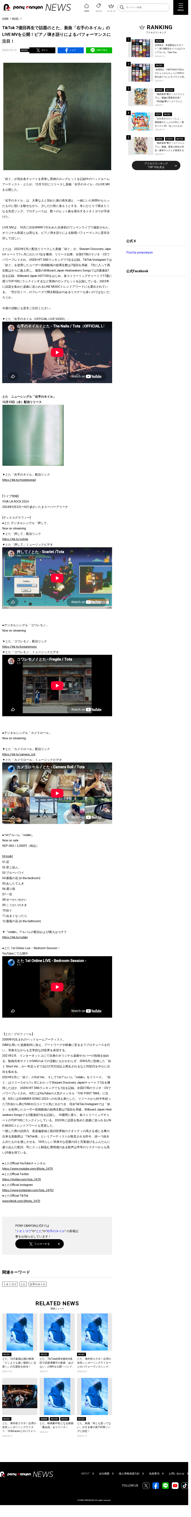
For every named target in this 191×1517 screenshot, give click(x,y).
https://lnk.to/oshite (15, 539)
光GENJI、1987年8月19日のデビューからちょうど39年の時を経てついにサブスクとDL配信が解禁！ (169, 73)
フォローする (42, 1243)
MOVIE (54, 1419)
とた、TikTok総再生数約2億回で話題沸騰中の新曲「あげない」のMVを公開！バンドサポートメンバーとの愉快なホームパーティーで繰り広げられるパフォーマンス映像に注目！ (56, 1363)
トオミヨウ (23, 1231)
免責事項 (154, 1473)
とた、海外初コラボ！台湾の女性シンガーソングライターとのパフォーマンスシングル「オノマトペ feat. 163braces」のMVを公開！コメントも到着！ (94, 1363)
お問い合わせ (176, 1473)
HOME (5, 18)
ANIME (44, 1419)
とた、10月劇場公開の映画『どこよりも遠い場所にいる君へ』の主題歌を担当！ (19, 1362)
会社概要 (104, 1473)
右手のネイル (56, 1231)
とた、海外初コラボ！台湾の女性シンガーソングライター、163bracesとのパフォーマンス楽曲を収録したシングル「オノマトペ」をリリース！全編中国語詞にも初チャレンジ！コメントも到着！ (19, 1427)
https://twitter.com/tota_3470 (21, 1179)
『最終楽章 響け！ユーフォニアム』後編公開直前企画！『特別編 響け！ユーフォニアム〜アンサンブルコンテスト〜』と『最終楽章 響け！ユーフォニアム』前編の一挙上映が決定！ (169, 98)
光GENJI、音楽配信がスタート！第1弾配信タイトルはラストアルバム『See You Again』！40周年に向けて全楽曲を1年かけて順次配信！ (170, 49)
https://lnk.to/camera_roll (18, 754)
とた (39, 1231)
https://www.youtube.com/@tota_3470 (27, 1168)
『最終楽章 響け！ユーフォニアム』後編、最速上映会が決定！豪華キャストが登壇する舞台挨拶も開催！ (169, 147)
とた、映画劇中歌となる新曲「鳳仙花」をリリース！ (56, 1425)
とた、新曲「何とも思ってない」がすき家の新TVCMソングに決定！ (94, 1427)
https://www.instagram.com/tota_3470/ (28, 1190)
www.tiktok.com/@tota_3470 (21, 1201)
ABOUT (85, 1473)
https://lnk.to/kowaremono (19, 646)
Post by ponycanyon (139, 252)
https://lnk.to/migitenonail (19, 480)
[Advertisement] (154, 204)
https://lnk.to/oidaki (15, 937)
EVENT (169, 139)
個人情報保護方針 (129, 1473)
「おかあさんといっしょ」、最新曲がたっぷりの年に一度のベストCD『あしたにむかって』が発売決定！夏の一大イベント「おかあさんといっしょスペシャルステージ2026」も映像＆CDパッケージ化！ (170, 122)
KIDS (158, 114)
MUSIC (15, 18)
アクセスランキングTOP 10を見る (156, 165)
